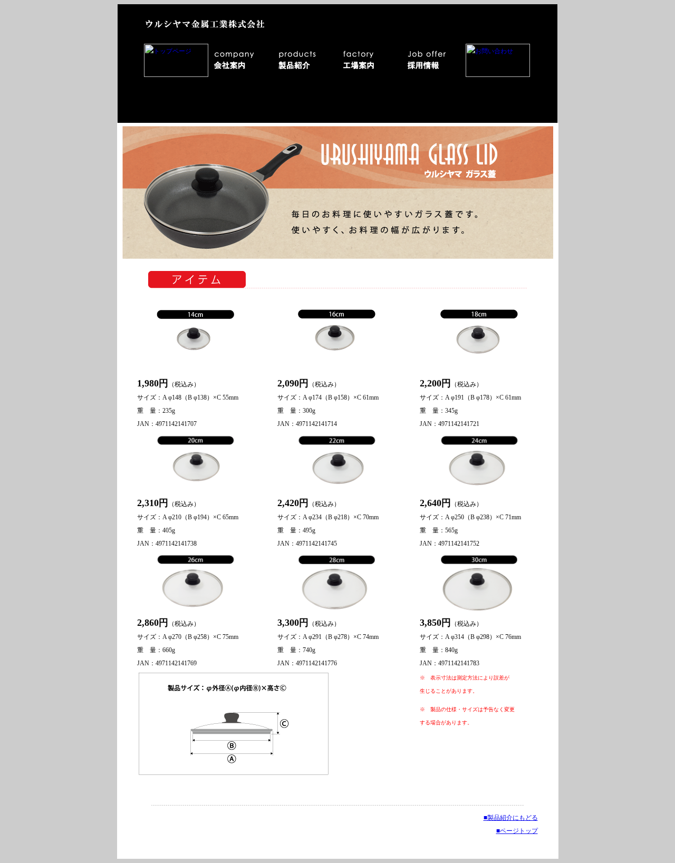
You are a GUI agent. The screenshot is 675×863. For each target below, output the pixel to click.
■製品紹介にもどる (511, 817)
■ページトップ (517, 831)
